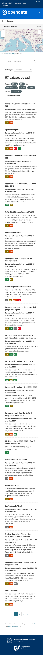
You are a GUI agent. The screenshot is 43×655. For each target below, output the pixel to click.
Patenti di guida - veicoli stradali (18, 286)
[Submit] (35, 61)
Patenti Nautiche (11, 485)
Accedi (38, 2)
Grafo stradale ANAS (13, 506)
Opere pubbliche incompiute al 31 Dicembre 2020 (18, 259)
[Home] (3, 20)
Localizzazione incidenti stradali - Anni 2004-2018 (20, 185)
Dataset (10, 20)
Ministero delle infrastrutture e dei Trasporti (14, 4)
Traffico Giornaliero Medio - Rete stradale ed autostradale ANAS (18, 535)
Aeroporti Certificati (13, 232)
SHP (7, 527)
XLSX (7, 205)
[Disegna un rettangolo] (40, 32)
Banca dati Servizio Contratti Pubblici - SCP (20, 105)
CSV (7, 123)
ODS (15, 328)
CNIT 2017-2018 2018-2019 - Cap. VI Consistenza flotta (20, 442)
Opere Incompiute (12, 129)
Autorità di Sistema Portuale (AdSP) (19, 211)
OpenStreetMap (10, 54)
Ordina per (8, 69)
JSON (11, 123)
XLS (19, 148)
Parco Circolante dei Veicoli (16, 459)
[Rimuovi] (16, 84)
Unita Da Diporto (11, 590)
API (35, 624)
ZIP (7, 300)
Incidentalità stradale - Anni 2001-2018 (21, 387)
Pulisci (39, 26)
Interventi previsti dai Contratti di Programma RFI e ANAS (18, 414)
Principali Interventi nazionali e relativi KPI (20, 156)
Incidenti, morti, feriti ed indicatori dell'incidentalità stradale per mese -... (20, 336)
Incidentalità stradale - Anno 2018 (19, 361)
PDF (15, 148)
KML (15, 584)
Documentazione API (14, 626)
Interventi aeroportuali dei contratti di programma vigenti (20, 308)
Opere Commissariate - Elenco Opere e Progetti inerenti (20, 563)
